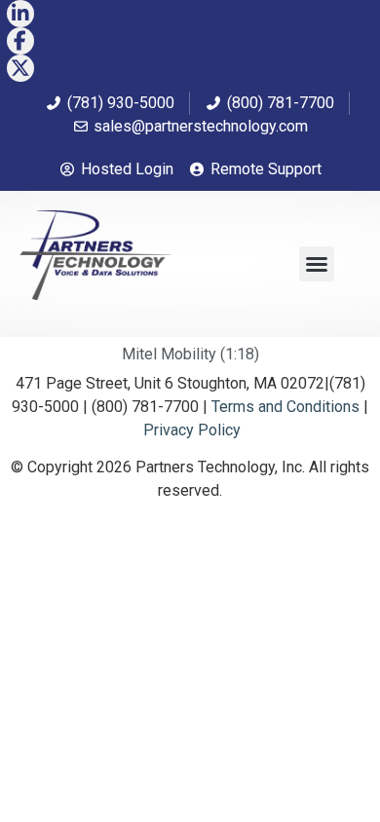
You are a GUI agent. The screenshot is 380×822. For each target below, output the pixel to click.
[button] (316, 263)
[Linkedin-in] (20, 13)
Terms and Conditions (285, 406)
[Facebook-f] (20, 41)
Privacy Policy (192, 430)
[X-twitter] (20, 68)
